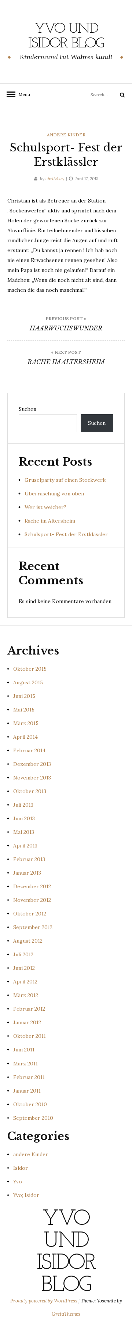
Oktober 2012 (29, 913)
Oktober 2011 (29, 1036)
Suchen (27, 409)
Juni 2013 (24, 818)
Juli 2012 (23, 954)
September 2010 (33, 1118)
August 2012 (28, 941)
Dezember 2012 (32, 886)
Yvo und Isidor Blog (66, 36)
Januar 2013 (27, 873)
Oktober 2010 (30, 1104)
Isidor (20, 1168)
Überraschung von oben (54, 493)
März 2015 (25, 723)
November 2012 (32, 900)
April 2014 (25, 737)
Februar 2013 (29, 859)
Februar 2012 (29, 1008)
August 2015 (28, 682)
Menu (22, 94)
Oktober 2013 (29, 791)
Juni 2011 (23, 1049)
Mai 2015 (23, 709)
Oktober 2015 (30, 669)
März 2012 (25, 995)
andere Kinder (66, 134)
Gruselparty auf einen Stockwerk (65, 480)
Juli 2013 (23, 805)
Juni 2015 (24, 696)
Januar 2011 (27, 1090)
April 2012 (25, 981)
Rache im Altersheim (50, 520)
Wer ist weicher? (45, 507)
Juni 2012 (24, 968)
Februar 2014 (29, 750)
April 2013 (25, 845)
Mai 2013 (23, 832)
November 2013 (32, 777)
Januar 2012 (27, 1022)
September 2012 (32, 927)
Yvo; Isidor (26, 1195)
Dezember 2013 (32, 764)
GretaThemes (66, 1314)
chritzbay (54, 178)
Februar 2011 (29, 1077)
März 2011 (25, 1063)
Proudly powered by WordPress (44, 1301)
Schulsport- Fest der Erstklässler (66, 534)
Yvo (17, 1181)
